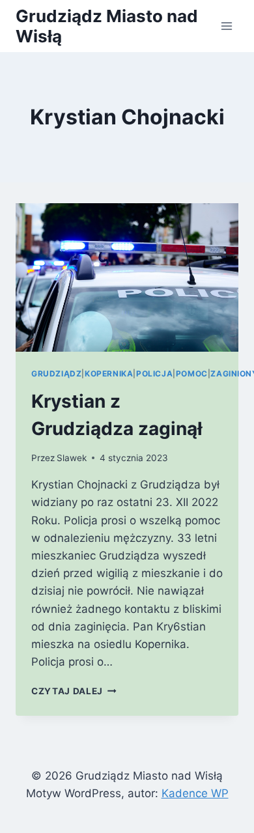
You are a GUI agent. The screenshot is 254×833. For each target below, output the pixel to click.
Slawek (72, 458)
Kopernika (109, 373)
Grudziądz (56, 373)
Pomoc (192, 373)
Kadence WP (195, 793)
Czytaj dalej (74, 691)
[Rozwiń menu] (226, 26)
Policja (154, 373)
